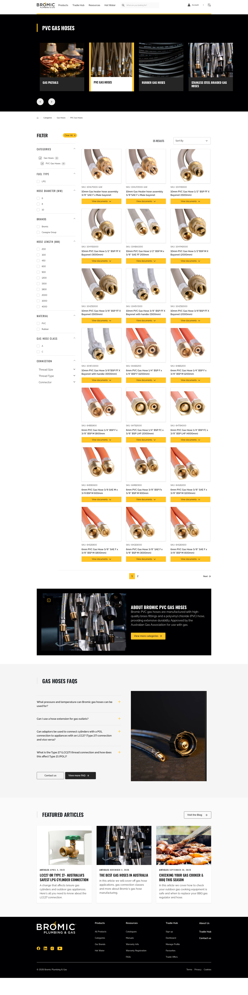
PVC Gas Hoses (55, 163)
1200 (44, 278)
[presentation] (40, 101)
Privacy (198, 969)
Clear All (69, 135)
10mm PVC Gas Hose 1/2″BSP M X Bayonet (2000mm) (189, 253)
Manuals (130, 938)
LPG (44, 181)
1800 (44, 289)
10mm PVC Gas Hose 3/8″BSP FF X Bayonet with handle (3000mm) (101, 372)
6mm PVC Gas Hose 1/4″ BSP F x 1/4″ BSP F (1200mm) (144, 372)
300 (44, 255)
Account (195, 5)
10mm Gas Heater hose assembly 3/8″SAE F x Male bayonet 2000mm (144, 193)
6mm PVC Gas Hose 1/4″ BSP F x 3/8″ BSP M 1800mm (99, 432)
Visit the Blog (194, 815)
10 (43, 210)
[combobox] (140, 5)
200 (44, 249)
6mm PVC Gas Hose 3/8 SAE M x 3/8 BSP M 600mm (100, 491)
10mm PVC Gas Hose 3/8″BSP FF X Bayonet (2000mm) (189, 312)
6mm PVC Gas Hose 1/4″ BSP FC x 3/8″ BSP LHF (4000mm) (189, 432)
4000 (44, 306)
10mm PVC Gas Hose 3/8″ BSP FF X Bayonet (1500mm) (101, 312)
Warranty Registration (136, 950)
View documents (100, 201)
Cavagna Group (49, 232)
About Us (204, 923)
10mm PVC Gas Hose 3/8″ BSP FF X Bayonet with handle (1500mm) (145, 312)
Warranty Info (132, 944)
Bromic (45, 226)
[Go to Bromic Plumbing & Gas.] (37, 118)
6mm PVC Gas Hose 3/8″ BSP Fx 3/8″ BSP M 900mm (144, 491)
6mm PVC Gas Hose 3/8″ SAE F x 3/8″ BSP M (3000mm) (144, 551)
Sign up (169, 931)
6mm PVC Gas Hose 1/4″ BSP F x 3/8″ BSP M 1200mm (188, 372)
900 (44, 272)
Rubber (45, 329)
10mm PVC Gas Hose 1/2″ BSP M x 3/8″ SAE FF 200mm (145, 253)
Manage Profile (173, 944)
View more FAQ (76, 775)
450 (43, 260)
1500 (44, 283)
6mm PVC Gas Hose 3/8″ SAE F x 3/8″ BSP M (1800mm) (100, 551)
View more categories (146, 636)
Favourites (170, 950)
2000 (44, 295)
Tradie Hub (205, 931)
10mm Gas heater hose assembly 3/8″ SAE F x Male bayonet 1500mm (100, 193)
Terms (189, 969)
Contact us (50, 775)
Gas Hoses (51, 158)
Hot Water (99, 950)
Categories (100, 938)
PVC (44, 323)
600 (44, 266)
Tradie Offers (172, 957)
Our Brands (100, 944)
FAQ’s (128, 957)
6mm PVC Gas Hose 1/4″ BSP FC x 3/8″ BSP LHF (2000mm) (144, 432)
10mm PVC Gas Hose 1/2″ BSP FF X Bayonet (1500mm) (189, 193)
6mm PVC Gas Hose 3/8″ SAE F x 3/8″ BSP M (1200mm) (188, 491)
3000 (44, 301)
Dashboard (171, 938)
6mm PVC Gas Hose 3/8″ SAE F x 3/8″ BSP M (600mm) (188, 551)
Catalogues (131, 931)
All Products (100, 931)
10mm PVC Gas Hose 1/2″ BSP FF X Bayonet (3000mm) (101, 253)
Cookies (207, 969)
